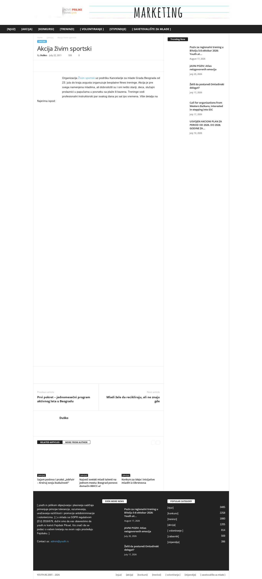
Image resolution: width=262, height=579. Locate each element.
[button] (256, 29)
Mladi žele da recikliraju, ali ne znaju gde (133, 399)
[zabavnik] (173, 536)
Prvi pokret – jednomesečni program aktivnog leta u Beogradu (63, 399)
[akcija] (26, 29)
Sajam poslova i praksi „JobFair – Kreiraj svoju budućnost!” (55, 481)
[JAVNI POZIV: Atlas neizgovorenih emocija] (177, 71)
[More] (77, 66)
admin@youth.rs (60, 541)
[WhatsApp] (67, 66)
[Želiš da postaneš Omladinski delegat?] (177, 90)
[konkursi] (46, 29)
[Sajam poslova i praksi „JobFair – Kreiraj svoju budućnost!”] (56, 462)
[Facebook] (41, 66)
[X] (50, 66)
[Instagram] (67, 423)
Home (40, 37)
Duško (43, 55)
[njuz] (11, 29)
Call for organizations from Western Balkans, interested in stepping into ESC (206, 106)
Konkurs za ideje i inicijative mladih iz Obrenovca (138, 481)
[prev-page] (153, 442)
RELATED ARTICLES (49, 442)
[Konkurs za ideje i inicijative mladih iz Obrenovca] (141, 462)
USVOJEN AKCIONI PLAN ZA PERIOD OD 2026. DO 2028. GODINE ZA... (206, 125)
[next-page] (158, 442)
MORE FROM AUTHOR (76, 442)
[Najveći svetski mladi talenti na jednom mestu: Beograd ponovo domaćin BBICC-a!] (98, 462)
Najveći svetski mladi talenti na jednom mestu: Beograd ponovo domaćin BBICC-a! (98, 483)
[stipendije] (118, 29)
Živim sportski (86, 77)
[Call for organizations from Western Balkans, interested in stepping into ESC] (177, 108)
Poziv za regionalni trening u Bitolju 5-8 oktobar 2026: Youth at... (206, 50)
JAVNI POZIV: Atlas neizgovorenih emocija (203, 67)
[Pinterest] (59, 66)
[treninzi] (67, 29)
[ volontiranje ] (92, 29)
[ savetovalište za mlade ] (151, 29)
